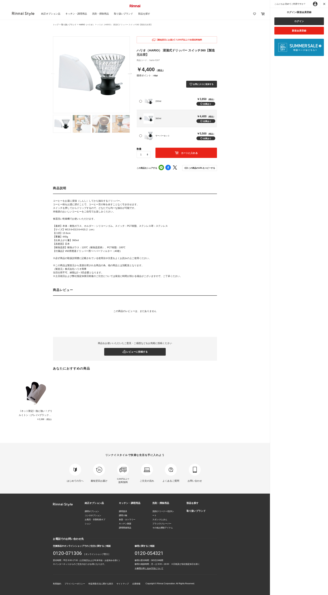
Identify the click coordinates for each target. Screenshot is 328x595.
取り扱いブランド (123, 13)
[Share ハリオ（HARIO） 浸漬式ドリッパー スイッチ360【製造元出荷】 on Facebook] (168, 168)
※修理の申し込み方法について (149, 568)
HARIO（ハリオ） (86, 25)
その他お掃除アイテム (162, 528)
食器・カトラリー (127, 519)
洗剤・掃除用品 (100, 13)
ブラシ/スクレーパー (161, 523)
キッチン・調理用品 (76, 13)
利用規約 (57, 584)
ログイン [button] (299, 21)
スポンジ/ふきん (159, 519)
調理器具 (123, 511)
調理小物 (123, 515)
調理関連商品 (125, 528)
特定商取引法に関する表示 (100, 584)
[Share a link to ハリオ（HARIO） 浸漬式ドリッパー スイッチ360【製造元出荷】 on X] (175, 168)
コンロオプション (93, 515)
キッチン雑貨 (125, 523)
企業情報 (136, 584)
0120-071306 (67, 553)
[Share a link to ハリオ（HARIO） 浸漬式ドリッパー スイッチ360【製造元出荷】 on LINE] (161, 168)
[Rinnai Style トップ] (23, 14)
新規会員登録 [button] (299, 30)
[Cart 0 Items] (263, 14)
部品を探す (144, 13)
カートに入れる (189, 153)
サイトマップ (123, 584)
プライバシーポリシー (75, 584)
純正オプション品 (50, 13)
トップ (56, 25)
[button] (199, 168)
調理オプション (92, 511)
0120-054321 (149, 553)
